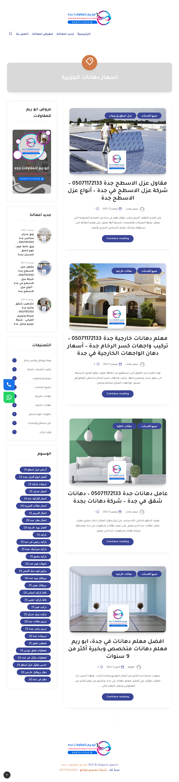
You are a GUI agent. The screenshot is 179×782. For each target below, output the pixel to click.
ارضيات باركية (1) (37, 484)
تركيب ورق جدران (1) (35, 614)
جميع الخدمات (149, 115)
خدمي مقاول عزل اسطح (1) (31, 664)
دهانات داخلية (124, 426)
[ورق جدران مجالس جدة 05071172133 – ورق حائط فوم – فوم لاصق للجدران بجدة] (44, 235)
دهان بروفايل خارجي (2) (34, 672)
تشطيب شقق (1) (37, 643)
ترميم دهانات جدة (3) (35, 621)
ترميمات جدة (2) (37, 636)
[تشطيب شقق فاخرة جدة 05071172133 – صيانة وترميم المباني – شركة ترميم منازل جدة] (44, 304)
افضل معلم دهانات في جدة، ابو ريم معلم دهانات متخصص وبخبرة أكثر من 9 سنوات (117, 649)
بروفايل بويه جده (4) (36, 578)
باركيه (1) (42, 534)
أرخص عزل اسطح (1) (35, 469)
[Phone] (9, 384)
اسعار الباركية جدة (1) (35, 498)
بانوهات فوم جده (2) (36, 563)
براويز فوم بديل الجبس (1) (32, 570)
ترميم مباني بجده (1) (36, 628)
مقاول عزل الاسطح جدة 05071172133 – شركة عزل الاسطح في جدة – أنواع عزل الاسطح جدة (118, 191)
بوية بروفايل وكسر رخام (37, 360)
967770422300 (68, 770)
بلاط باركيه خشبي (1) (36, 599)
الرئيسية (84, 34)
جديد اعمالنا (65, 34)
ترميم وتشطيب (41, 378)
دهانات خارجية (124, 270)
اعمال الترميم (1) (37, 513)
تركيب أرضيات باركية (39, 369)
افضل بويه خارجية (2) (35, 527)
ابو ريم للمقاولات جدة (74, 765)
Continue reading (118, 238)
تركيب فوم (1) (39, 607)
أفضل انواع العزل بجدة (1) (32, 476)
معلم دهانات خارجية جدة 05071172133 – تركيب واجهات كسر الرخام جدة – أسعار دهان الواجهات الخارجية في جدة (117, 346)
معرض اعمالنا (42, 34)
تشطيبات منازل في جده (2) (32, 657)
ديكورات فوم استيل (40, 414)
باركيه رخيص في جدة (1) (33, 541)
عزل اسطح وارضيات (120, 115)
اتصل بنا (22, 34)
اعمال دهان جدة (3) (36, 520)
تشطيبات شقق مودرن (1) (33, 650)
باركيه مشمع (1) (38, 556)
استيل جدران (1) (38, 491)
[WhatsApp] (9, 397)
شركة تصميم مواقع (93, 770)
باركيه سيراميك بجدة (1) (34, 549)
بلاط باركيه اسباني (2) (35, 592)
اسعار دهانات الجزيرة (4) (33, 505)
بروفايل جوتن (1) (37, 585)
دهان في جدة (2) (38, 679)
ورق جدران (45, 432)
